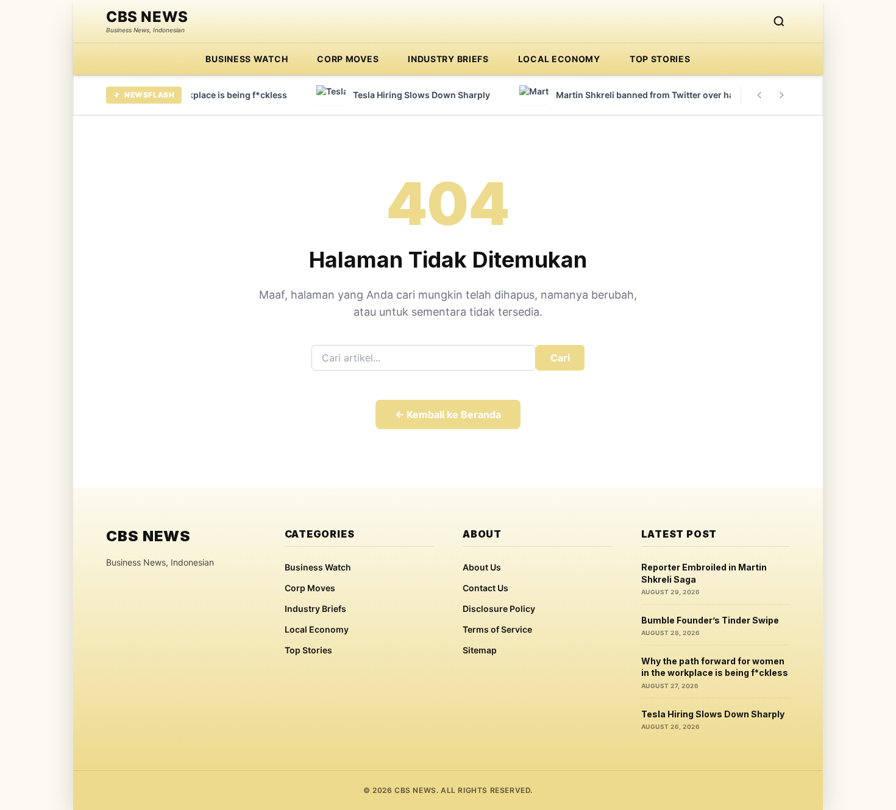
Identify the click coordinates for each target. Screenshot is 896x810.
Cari (560, 358)
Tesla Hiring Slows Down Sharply (712, 714)
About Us (482, 567)
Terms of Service (497, 629)
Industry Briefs (448, 59)
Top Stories (660, 59)
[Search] (779, 21)
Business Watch (246, 59)
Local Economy (559, 59)
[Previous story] (759, 95)
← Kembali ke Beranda (448, 414)
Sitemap (480, 650)
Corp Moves (348, 59)
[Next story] (781, 95)
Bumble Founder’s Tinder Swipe (710, 620)
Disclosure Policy (499, 608)
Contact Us (485, 588)
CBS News (147, 17)
